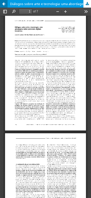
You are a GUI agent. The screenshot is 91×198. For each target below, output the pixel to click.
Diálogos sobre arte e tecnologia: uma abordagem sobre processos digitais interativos (50, 4)
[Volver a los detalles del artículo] (4, 4)
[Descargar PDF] (87, 4)
